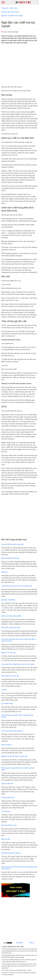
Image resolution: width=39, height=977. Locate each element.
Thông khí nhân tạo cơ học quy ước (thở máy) (16, 586)
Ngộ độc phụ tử (6, 745)
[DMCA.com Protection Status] (7, 943)
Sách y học (13, 8)
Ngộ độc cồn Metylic (8, 600)
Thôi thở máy (5, 811)
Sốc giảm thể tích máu (8, 825)
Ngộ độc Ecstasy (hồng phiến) (11, 616)
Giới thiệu (19, 943)
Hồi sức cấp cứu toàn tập (9, 12)
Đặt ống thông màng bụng (10, 558)
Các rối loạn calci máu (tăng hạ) (12, 731)
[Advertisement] (19, 64)
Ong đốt (4, 690)
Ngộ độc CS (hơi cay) (8, 652)
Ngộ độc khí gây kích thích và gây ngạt (14, 756)
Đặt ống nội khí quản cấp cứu (11, 853)
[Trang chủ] (23, 2)
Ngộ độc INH (5, 839)
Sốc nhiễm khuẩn (7, 703)
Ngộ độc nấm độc (7, 784)
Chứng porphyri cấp (8, 797)
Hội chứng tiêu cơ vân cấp (10, 676)
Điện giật (4, 572)
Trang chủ (4, 8)
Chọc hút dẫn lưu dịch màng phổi (12, 544)
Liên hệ (31, 943)
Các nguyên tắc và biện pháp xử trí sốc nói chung (17, 664)
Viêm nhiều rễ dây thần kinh (10, 627)
